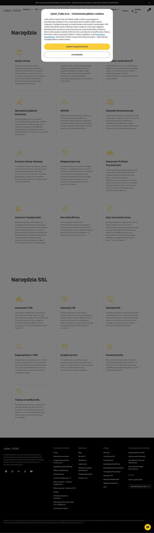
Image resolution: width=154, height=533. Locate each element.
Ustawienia (77, 55)
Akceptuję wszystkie (77, 47)
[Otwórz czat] (148, 527)
